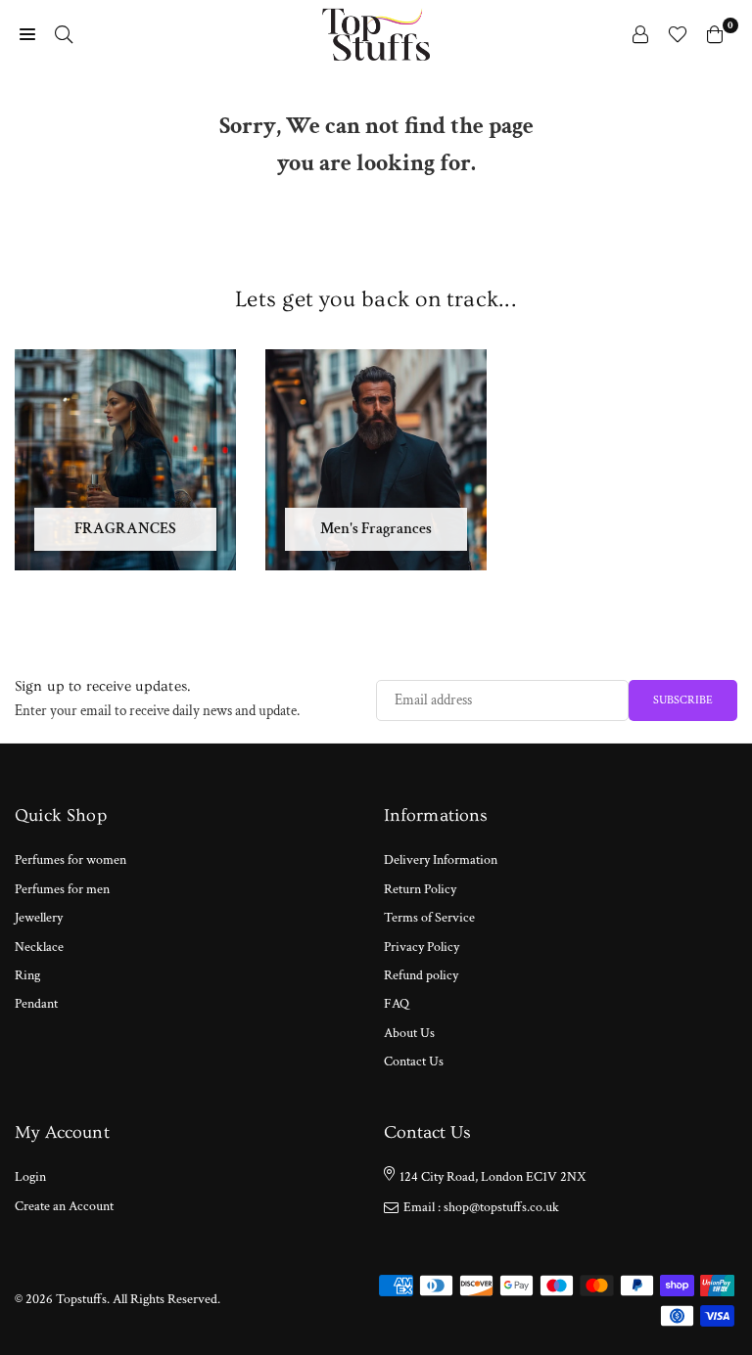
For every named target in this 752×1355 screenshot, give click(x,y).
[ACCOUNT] (640, 34)
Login (30, 1177)
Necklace (39, 947)
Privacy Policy (421, 947)
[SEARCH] (63, 34)
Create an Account (64, 1206)
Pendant (36, 1004)
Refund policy (421, 975)
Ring (27, 975)
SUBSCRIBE (683, 700)
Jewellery (39, 917)
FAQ (396, 1004)
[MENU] (27, 34)
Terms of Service (429, 917)
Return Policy (420, 889)
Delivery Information (440, 860)
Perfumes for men (62, 889)
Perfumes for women (70, 860)
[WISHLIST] (677, 34)
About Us (409, 1033)
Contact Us (414, 1061)
